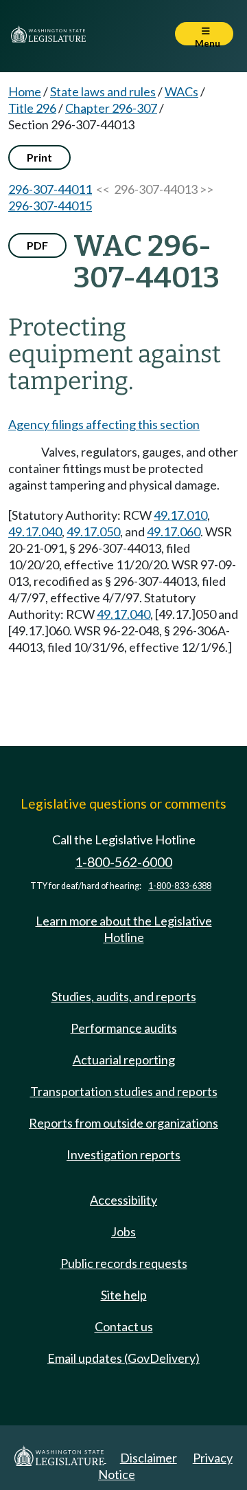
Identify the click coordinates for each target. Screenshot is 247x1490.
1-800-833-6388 (179, 886)
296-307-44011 (50, 189)
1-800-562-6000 (123, 862)
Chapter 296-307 (111, 108)
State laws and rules (103, 91)
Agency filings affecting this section (104, 424)
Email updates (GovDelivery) (123, 1358)
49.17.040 (35, 531)
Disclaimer (148, 1457)
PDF (37, 245)
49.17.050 (93, 531)
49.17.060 (173, 531)
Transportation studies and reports (123, 1091)
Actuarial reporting (124, 1059)
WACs (181, 91)
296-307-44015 (50, 205)
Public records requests (123, 1263)
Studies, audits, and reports (123, 996)
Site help (124, 1294)
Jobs (123, 1231)
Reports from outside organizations (123, 1122)
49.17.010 (180, 515)
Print (39, 157)
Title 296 (32, 108)
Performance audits (124, 1028)
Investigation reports (123, 1154)
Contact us (124, 1326)
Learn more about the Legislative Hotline (124, 929)
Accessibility (123, 1199)
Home (24, 91)
